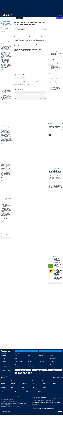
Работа (40, 363)
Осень (40, 358)
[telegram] (16, 373)
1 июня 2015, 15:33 (16, 26)
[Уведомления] (59, 15)
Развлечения (41, 364)
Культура (29, 358)
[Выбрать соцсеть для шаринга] (45, 29)
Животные (17, 364)
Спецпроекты (52, 364)
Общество (41, 355)
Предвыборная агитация (5, 364)
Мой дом (29, 361)
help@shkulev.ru (7, 404)
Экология (52, 361)
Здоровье (17, 366)
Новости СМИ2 (17, 105)
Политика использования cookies (37, 405)
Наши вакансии (3, 361)
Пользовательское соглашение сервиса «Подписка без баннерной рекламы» (43, 408)
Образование (17, 78)
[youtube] (31, 373)
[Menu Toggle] (1, 15)
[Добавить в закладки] (43, 29)
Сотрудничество (23, 78)
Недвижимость (30, 364)
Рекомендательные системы (36, 407)
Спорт (51, 356)
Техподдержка (3, 363)
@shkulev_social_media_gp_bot (42, 397)
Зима (29, 355)
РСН (21, 39)
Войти (17, 98)
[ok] (21, 373)
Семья (51, 355)
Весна (16, 358)
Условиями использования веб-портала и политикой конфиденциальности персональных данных (46, 402)
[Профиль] (61, 15)
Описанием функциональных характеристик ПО (39, 401)
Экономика (52, 363)
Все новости (6, 21)
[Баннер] (19, 18)
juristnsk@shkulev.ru (23, 403)
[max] (26, 373)
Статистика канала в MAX (5, 366)
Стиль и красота (53, 358)
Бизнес (16, 356)
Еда (15, 363)
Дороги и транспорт (18, 361)
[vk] (19, 373)
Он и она (40, 356)
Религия (40, 366)
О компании (3, 358)
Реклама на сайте (4, 355)
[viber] (24, 373)
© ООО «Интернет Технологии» (5, 411)
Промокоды (55, 256)
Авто (16, 355)
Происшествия (41, 361)
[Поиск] (57, 15)
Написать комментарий (21, 29)
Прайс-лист (3, 356)
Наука (29, 363)
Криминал (30, 356)
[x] (29, 373)
